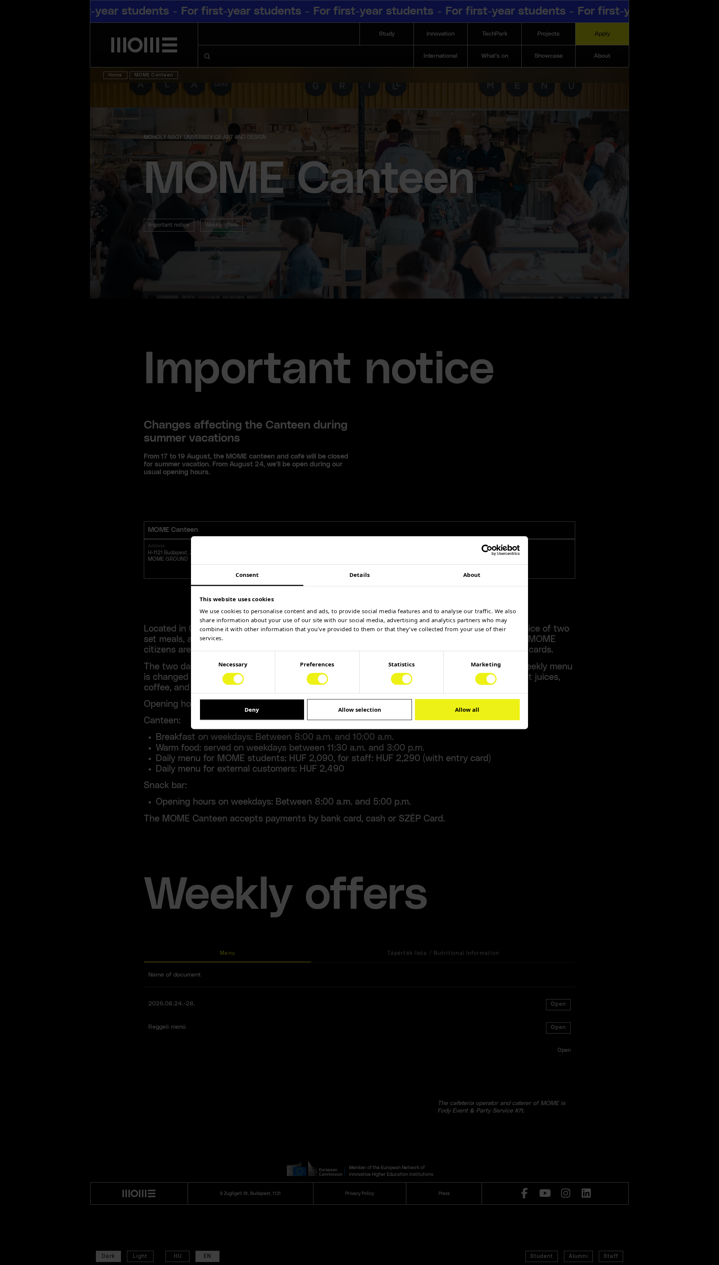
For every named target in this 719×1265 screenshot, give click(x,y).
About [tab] (472, 574)
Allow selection (359, 710)
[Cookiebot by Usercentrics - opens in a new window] (487, 550)
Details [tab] (359, 574)
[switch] (317, 679)
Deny (252, 710)
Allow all (467, 710)
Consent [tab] (247, 574)
